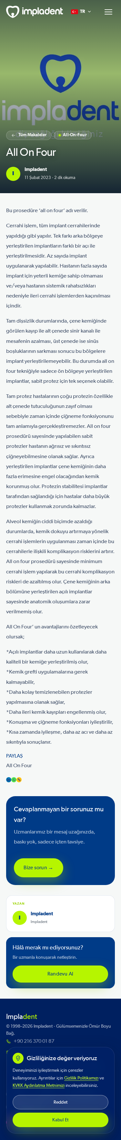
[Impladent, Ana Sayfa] (33, 12)
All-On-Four (75, 135)
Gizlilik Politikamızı (81, 1078)
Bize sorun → (39, 867)
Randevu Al (60, 973)
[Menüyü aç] (108, 12)
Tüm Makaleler (32, 135)
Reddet (60, 1102)
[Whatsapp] (13, 779)
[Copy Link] (19, 779)
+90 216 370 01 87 (34, 1041)
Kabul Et (61, 1119)
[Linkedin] (8, 779)
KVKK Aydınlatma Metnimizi (39, 1085)
